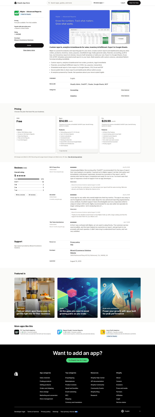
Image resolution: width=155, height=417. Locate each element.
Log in (123, 3)
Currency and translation (73, 402)
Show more (73, 181)
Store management (46, 399)
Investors (119, 385)
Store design (44, 392)
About (118, 378)
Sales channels (45, 378)
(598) (19, 34)
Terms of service (33, 412)
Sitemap (55, 412)
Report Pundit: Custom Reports (73, 330)
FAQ (71, 245)
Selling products (45, 385)
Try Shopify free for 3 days (77, 360)
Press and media (121, 388)
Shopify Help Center (98, 378)
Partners (119, 392)
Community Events (97, 388)
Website (73, 253)
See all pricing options (75, 157)
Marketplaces (70, 381)
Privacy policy (75, 242)
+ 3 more (120, 38)
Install (29, 45)
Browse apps (98, 3)
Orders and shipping (47, 388)
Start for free (133, 3)
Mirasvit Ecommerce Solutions (23, 40)
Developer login (19, 412)
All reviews (32, 195)
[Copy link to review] (61, 167)
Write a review (20, 195)
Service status (121, 402)
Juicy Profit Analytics (112, 330)
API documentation (97, 381)
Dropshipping (69, 378)
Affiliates (119, 395)
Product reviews (70, 385)
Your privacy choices (67, 412)
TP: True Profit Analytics (27, 330)
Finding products (45, 381)
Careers (119, 381)
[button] (34, 332)
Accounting (74, 90)
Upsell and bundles (71, 388)
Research (94, 395)
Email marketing (70, 392)
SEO (66, 395)
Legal (118, 399)
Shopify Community (97, 385)
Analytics (73, 96)
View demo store (29, 50)
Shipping (68, 399)
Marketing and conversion (48, 395)
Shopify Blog (95, 392)
